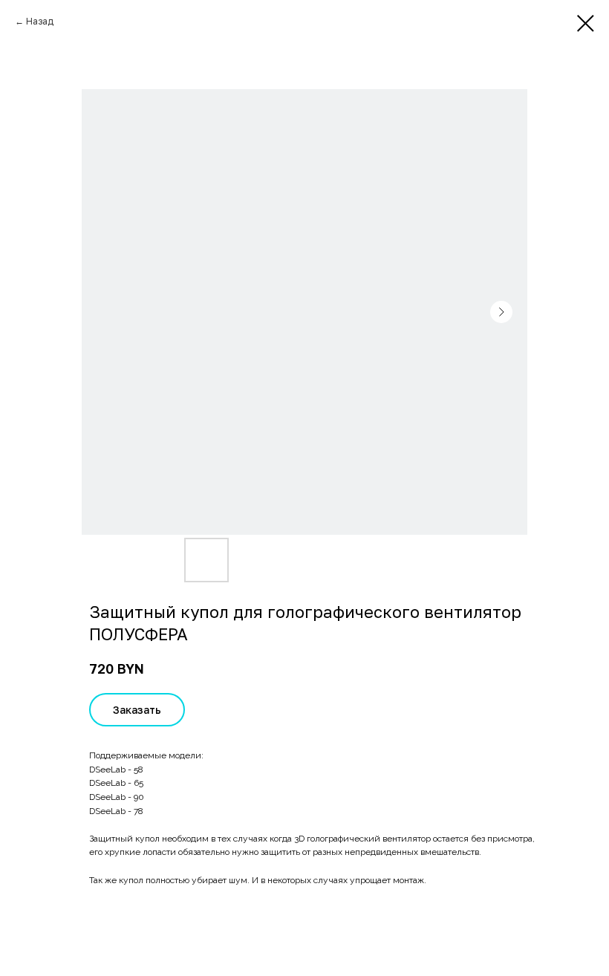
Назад (39, 21)
